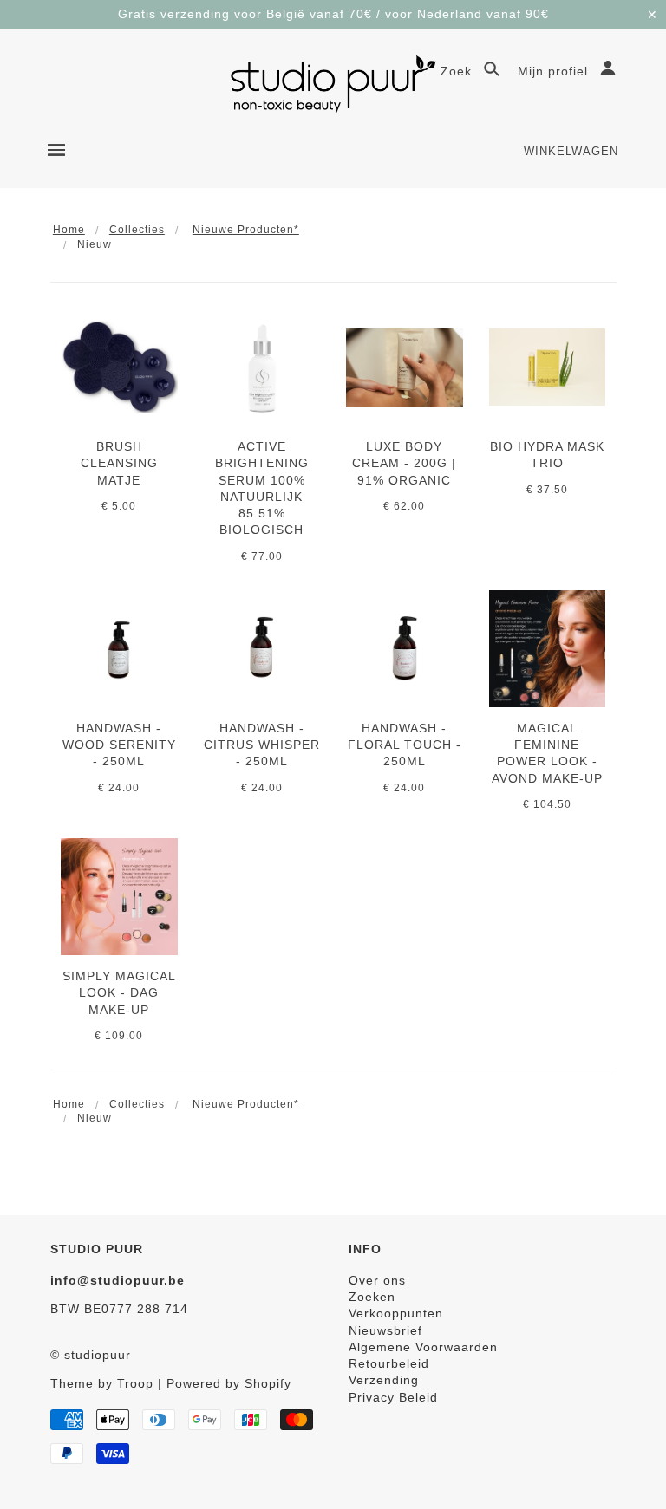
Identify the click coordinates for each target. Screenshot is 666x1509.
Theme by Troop (101, 1383)
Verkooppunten (396, 1313)
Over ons (377, 1280)
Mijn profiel (555, 71)
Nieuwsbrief (385, 1330)
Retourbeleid (389, 1363)
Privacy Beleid (393, 1397)
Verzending (384, 1380)
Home (69, 230)
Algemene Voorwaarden (423, 1347)
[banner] (333, 84)
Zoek (458, 71)
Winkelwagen (571, 151)
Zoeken (372, 1297)
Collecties (137, 230)
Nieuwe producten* (246, 230)
